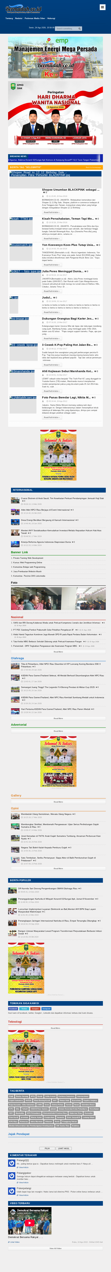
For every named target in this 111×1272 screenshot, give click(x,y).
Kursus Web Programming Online (27, 562)
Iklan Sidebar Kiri (58, 788)
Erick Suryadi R (73, 1117)
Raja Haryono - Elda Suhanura (22, 1105)
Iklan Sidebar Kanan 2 (55, 1082)
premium (24, 1117)
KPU (11, 1109)
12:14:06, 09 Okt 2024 (28, 937)
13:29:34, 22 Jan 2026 (31, 712)
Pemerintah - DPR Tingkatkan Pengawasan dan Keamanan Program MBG (45, 646)
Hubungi (51, 18)
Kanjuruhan (49, 1117)
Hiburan (48, 1122)
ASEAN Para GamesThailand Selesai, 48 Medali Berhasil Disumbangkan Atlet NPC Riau (62, 675)
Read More (58, 652)
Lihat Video (14, 1242)
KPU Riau (13, 1122)
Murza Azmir (36, 1117)
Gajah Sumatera (16, 1101)
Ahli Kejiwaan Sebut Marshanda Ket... (67, 371)
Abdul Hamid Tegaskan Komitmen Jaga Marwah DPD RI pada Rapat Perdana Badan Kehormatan (55, 634)
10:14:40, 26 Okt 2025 (31, 513)
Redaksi (18, 18)
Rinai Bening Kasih (42, 1101)
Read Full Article (51, 212)
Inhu (17, 1109)
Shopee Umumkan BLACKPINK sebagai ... (70, 189)
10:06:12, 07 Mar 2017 (57, 349)
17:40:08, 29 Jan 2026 (31, 670)
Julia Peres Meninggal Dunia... (62, 271)
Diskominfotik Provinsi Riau (55, 1113)
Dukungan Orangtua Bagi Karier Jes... (68, 318)
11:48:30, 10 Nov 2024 (28, 902)
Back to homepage (93, 167)
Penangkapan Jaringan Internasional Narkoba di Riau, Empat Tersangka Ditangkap (57, 921)
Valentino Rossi (88, 1105)
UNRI (39, 1105)
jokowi (53, 1109)
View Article (22, 1167)
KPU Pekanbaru (33, 1113)
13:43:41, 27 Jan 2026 (31, 682)
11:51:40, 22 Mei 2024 (28, 915)
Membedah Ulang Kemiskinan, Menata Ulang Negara (46, 814)
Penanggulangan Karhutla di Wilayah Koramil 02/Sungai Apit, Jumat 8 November (56, 899)
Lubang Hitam (89, 1117)
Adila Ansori (50, 1096)
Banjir (39, 1096)
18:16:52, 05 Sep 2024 (28, 924)
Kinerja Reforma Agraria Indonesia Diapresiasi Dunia (46, 542)
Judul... (47, 297)
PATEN (28, 1101)
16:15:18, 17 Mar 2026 (31, 817)
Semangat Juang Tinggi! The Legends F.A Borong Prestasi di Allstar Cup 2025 (58, 687)
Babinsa (75, 1126)
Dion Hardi (13, 1117)
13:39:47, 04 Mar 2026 (31, 830)
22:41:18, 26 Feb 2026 (31, 842)
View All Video (56, 1248)
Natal (76, 1105)
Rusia (57, 1122)
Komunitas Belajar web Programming (29, 567)
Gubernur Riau (76, 1113)
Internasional (82, 1096)
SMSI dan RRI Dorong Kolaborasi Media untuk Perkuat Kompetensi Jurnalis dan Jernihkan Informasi (56, 623)
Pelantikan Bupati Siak (55, 80)
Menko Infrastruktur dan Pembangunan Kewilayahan (31, 1126)
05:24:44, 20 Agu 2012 (57, 401)
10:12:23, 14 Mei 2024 (31, 545)
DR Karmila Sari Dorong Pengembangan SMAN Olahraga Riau (47, 888)
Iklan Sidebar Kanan (55, 995)
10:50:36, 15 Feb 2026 (31, 851)
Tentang (9, 18)
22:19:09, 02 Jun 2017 (57, 301)
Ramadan (89, 1113)
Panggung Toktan (69, 1122)
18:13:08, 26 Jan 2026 (31, 690)
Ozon (47, 1105)
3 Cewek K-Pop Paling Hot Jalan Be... (67, 344)
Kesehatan (94, 1109)
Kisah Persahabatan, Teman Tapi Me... (68, 218)
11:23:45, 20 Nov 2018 (57, 196)
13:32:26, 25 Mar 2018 (57, 222)
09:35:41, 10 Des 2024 (28, 892)
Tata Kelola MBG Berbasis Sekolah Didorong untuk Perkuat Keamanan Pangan (47, 641)
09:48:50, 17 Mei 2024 (31, 536)
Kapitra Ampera (90, 1101)
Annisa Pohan (57, 1105)
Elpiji (11, 1096)
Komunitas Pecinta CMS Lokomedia (29, 576)
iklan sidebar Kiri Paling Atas (58, 482)
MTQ (33, 1096)
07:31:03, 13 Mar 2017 (57, 322)
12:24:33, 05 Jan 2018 (57, 249)
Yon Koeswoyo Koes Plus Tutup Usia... (68, 244)
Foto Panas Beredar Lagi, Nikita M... (66, 397)
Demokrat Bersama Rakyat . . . (25, 1237)
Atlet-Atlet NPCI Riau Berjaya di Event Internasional (45, 510)
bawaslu (60, 1117)
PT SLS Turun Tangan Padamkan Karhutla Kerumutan (73, 160)
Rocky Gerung (22, 1096)
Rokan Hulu (64, 1101)
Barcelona (76, 1101)
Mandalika (20, 1113)
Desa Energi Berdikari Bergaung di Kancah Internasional (47, 520)
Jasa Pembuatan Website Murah (27, 571)
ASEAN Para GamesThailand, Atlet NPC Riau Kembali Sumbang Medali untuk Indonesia (62, 697)
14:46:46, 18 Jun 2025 (31, 524)
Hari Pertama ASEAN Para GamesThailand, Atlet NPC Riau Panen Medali (55, 709)
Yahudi (25, 1109)
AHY (55, 1101)
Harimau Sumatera (66, 1096)
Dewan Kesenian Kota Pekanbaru (73, 1109)
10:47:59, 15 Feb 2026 (31, 864)
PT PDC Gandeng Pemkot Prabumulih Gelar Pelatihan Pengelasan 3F (43, 630)
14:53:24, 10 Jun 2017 (57, 275)
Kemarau (24, 1122)
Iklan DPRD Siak (55, 149)
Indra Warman (36, 1122)
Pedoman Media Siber (35, 18)
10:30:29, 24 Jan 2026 (31, 703)
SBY (11, 1113)
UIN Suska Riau (63, 1126)
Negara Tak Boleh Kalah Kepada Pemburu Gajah (44, 847)
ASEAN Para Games (39, 1109)
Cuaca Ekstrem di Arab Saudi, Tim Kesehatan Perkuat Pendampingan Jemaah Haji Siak (62, 498)
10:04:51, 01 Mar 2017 (57, 375)
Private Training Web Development (28, 558)
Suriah (69, 1105)
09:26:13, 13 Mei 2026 (31, 504)
